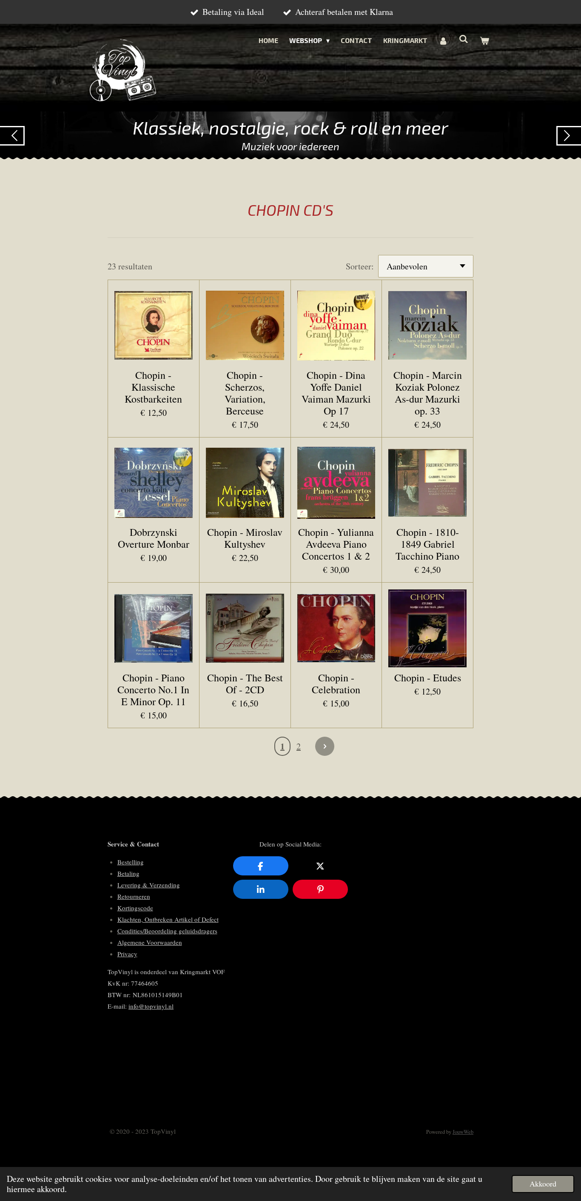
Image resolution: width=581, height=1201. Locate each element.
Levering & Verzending (148, 885)
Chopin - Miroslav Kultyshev (244, 538)
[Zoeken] (463, 38)
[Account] (443, 40)
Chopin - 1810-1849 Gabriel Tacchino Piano (427, 544)
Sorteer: (360, 266)
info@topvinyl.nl (151, 1006)
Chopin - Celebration (336, 683)
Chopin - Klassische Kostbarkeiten (153, 387)
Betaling (128, 873)
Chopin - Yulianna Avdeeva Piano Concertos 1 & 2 (336, 544)
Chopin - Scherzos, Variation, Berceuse (245, 393)
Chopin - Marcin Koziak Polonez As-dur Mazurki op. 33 (427, 393)
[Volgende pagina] (324, 746)
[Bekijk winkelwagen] (484, 40)
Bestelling (130, 862)
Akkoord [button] (543, 1183)
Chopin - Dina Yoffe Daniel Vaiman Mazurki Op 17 (336, 393)
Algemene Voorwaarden (149, 942)
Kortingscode (135, 908)
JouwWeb (463, 1131)
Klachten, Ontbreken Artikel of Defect (168, 919)
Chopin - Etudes (427, 677)
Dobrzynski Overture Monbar (153, 538)
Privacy (127, 953)
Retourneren (133, 896)
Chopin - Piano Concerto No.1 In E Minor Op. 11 (153, 689)
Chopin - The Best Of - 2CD (245, 683)
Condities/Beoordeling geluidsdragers (167, 930)
